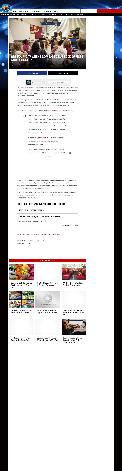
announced (59, 183)
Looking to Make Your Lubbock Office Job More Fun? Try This (47, 339)
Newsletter (47, 11)
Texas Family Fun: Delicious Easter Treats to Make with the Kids (73, 312)
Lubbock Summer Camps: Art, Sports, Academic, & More (21, 311)
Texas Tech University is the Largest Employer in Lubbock (47, 311)
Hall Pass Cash (14, 14)
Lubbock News (28, 243)
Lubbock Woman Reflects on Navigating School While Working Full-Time (73, 340)
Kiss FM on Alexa (52, 14)
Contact (55, 11)
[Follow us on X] (95, 11)
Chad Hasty (17, 64)
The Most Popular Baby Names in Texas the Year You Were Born (47, 285)
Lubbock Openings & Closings (66, 14)
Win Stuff (38, 11)
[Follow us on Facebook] (83, 11)
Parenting (35, 240)
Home (14, 11)
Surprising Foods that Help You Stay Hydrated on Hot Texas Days (21, 285)
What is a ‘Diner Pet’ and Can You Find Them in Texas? (73, 284)
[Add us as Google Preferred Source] (78, 11)
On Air (20, 11)
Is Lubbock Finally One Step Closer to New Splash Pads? (20, 339)
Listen (26, 11)
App (32, 11)
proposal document (42, 138)
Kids (31, 240)
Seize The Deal (25, 14)
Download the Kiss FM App (38, 14)
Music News (80, 14)
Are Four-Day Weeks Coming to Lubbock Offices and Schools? (41, 234)
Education (27, 240)
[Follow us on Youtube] (91, 11)
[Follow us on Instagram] (87, 11)
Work (44, 240)
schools (40, 240)
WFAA (53, 110)
